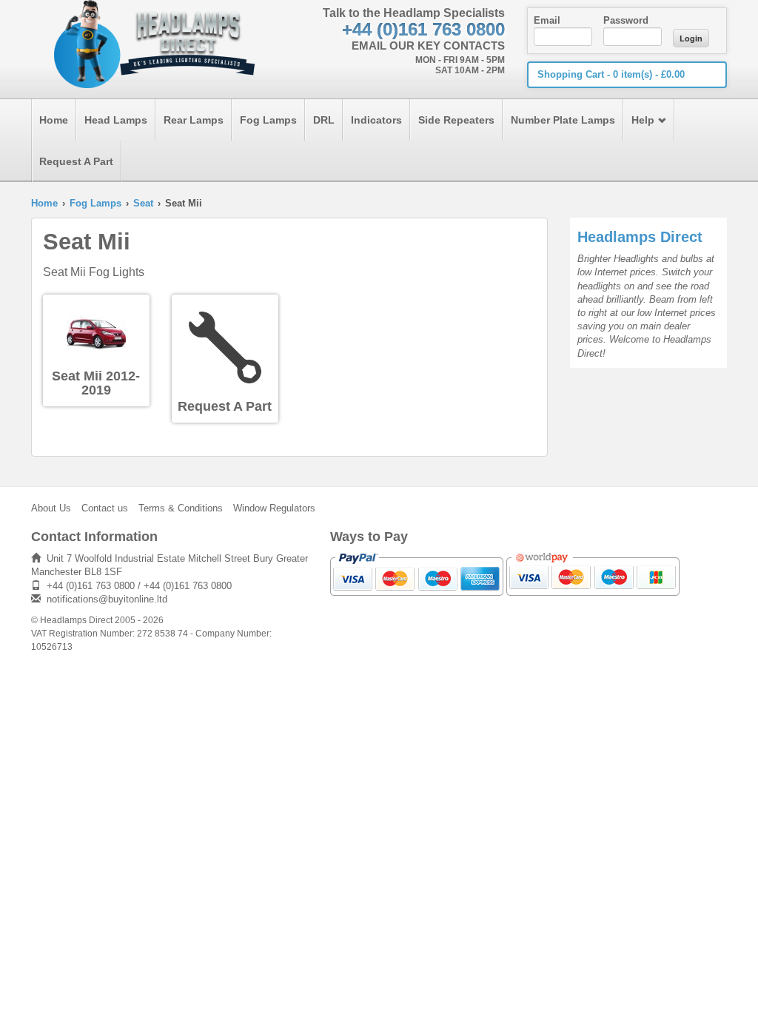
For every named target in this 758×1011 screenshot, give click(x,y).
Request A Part (76, 161)
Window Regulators (274, 508)
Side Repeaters (456, 120)
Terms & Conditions (180, 508)
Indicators (376, 120)
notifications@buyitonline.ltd (107, 599)
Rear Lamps (194, 120)
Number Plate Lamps (563, 120)
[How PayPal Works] (416, 573)
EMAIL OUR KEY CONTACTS (428, 45)
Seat (143, 203)
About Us (51, 508)
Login (691, 38)
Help (642, 120)
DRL (324, 120)
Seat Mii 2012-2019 (96, 383)
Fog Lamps (268, 120)
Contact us (104, 508)
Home (53, 120)
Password (625, 20)
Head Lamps (115, 120)
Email (547, 20)
